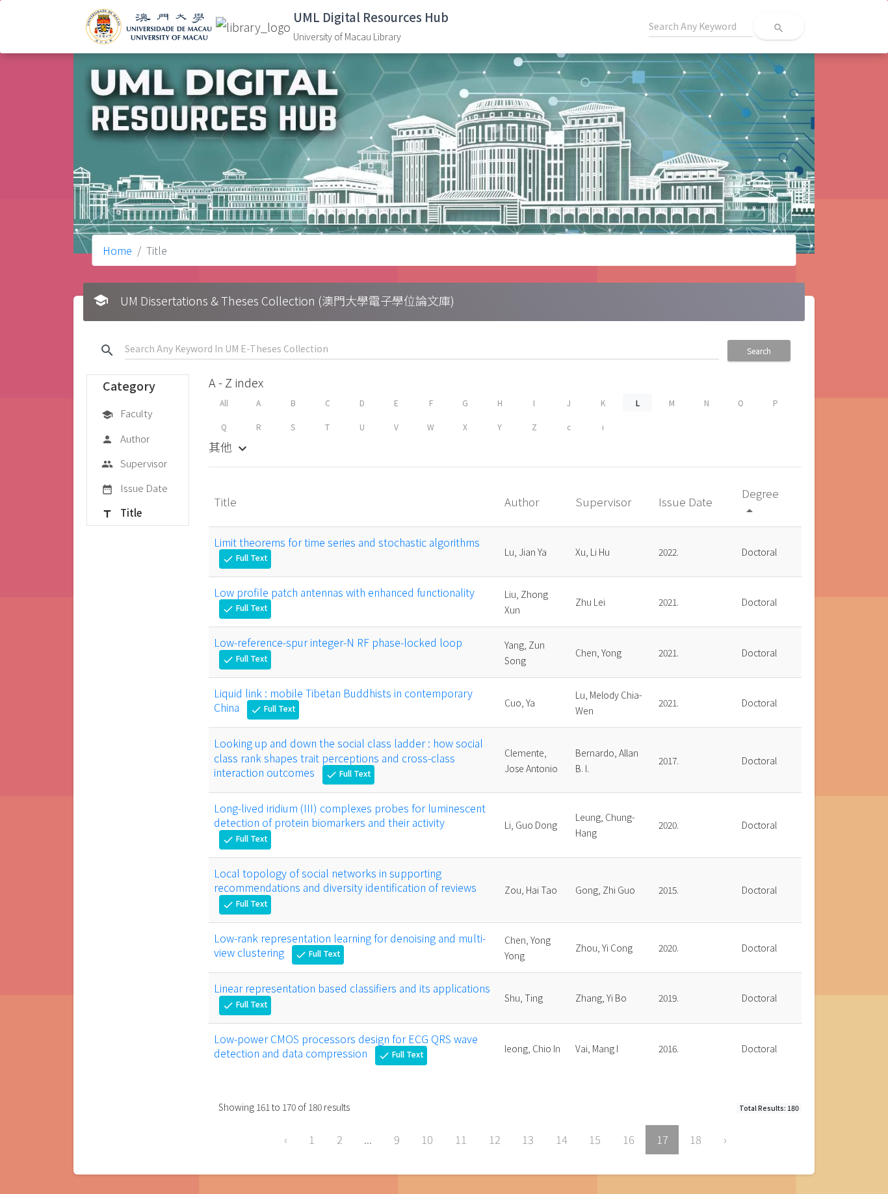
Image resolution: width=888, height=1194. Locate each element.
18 (695, 1139)
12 (495, 1139)
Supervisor (134, 463)
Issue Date (134, 487)
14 (562, 1139)
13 (528, 1139)
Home (117, 250)
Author (125, 438)
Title (121, 512)
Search (759, 350)
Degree (760, 501)
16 (628, 1139)
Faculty (126, 413)
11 (461, 1139)
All (224, 402)
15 (595, 1139)
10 (427, 1139)
